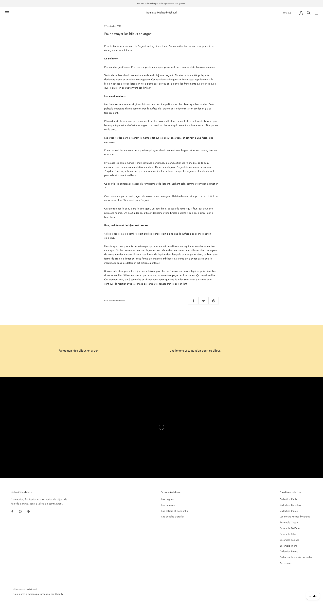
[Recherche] (309, 12)
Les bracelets (168, 505)
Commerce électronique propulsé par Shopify (38, 594)
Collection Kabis (288, 499)
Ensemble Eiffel (288, 534)
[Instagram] (20, 511)
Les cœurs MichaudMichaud (295, 516)
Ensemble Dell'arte (290, 528)
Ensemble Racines (289, 540)
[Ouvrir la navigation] (7, 12)
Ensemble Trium (288, 546)
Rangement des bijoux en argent (79, 350)
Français (287, 13)
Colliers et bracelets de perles (296, 557)
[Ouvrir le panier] (316, 12)
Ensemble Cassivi (289, 522)
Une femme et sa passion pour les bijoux (195, 350)
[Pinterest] (28, 511)
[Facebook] (12, 511)
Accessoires (286, 563)
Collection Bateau (289, 551)
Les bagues (167, 499)
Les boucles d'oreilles (172, 516)
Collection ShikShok (290, 505)
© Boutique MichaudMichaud (25, 589)
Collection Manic (289, 511)
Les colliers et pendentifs (174, 511)
